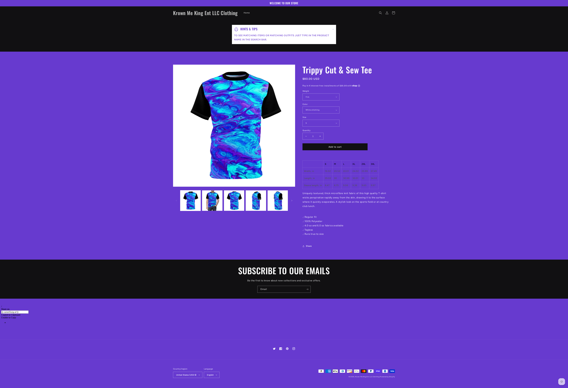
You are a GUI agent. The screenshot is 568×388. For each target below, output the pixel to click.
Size (304, 117)
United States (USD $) (186, 375)
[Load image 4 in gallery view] (256, 200)
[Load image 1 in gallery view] (190, 200)
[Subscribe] (307, 289)
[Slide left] (176, 200)
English (210, 375)
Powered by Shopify (387, 377)
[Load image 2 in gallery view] (212, 200)
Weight (305, 91)
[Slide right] (292, 200)
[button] (380, 13)
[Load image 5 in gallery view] (278, 200)
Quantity (306, 130)
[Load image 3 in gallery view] (234, 200)
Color (305, 104)
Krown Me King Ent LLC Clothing (367, 377)
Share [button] (309, 246)
